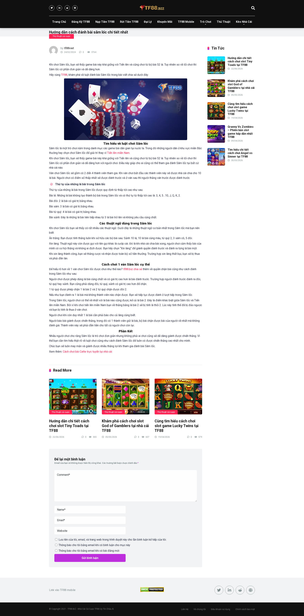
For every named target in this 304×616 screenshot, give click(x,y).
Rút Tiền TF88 (129, 21)
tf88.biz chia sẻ (132, 269)
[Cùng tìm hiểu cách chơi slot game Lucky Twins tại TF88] (178, 396)
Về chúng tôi (200, 609)
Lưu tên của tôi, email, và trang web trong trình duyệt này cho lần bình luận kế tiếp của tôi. (112, 539)
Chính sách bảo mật (245, 609)
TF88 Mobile (186, 21)
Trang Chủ (59, 21)
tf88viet (69, 48)
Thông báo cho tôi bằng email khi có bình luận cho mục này (94, 545)
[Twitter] (51, 8)
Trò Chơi (205, 21)
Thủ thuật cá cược (61, 36)
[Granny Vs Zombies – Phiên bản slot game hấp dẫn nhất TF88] (216, 141)
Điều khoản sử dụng (220, 609)
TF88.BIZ (72, 609)
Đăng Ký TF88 (81, 21)
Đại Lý (148, 21)
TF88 (64, 74)
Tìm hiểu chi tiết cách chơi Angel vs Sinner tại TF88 (240, 153)
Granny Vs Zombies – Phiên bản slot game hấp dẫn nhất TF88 (241, 132)
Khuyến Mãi (164, 21)
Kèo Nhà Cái (244, 21)
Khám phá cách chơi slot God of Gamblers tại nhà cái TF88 (125, 426)
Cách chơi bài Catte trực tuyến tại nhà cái (87, 351)
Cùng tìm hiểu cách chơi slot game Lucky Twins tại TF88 (176, 426)
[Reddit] (67, 8)
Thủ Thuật (223, 21)
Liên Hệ (184, 609)
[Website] (75, 8)
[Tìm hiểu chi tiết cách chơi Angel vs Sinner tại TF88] (216, 164)
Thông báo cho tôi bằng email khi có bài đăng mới (89, 550)
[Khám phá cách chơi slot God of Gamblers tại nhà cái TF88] (125, 396)
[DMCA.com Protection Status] (152, 591)
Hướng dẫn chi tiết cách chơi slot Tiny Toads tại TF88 (69, 426)
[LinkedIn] (59, 8)
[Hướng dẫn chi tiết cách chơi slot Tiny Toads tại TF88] (73, 396)
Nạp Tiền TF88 (104, 21)
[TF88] (152, 7)
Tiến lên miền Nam (118, 153)
